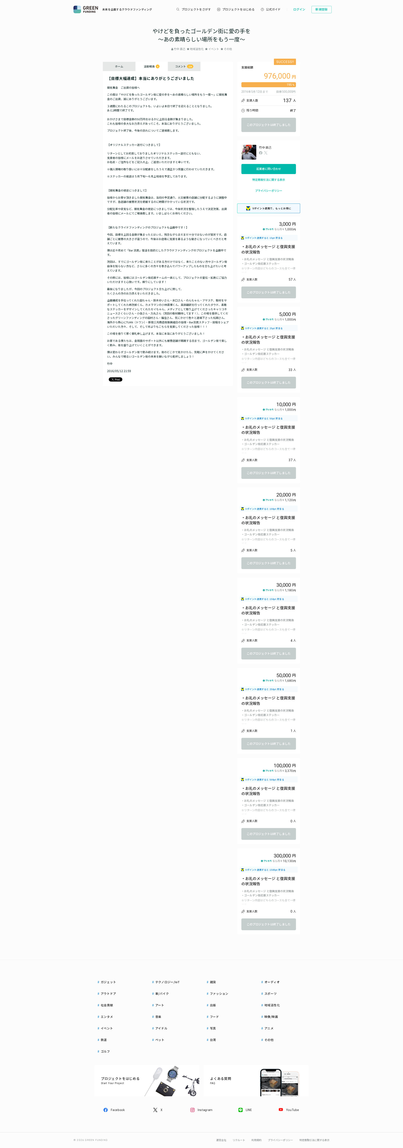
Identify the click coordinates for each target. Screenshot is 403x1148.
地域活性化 (197, 49)
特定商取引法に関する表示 (268, 179)
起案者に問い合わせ (268, 168)
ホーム (119, 66)
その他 (228, 49)
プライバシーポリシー (268, 190)
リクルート (239, 1140)
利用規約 (256, 1140)
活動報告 (151, 66)
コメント (183, 66)
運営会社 (221, 1140)
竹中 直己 (179, 49)
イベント (213, 49)
